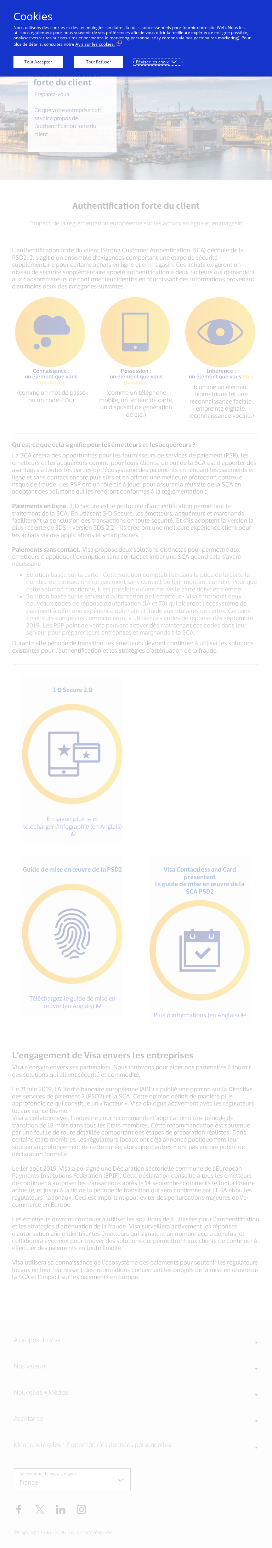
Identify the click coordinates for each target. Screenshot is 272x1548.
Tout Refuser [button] (98, 62)
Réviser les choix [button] (152, 62)
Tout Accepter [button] (38, 62)
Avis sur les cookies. (95, 44)
